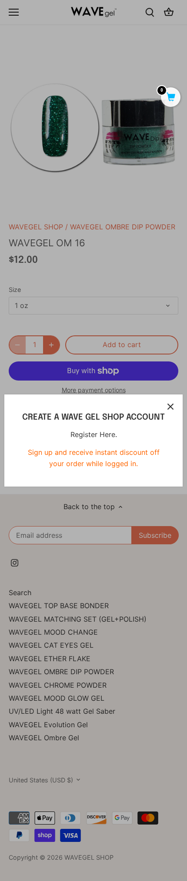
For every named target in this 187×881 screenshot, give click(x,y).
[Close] (170, 406)
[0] (170, 98)
